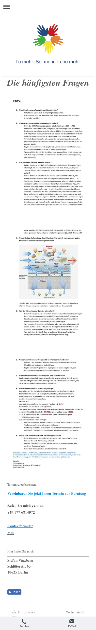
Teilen (16, 592)
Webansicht (75, 611)
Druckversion (28, 611)
